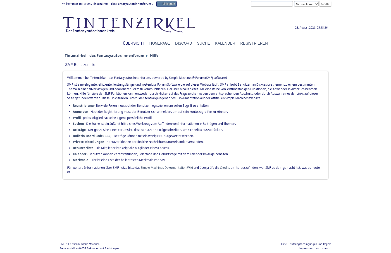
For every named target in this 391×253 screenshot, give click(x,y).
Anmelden (80, 112)
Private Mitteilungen (88, 142)
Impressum (305, 248)
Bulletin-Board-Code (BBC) (92, 136)
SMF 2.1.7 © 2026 (70, 244)
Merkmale (80, 160)
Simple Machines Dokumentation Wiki (167, 168)
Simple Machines (90, 244)
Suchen (78, 124)
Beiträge (79, 130)
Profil (77, 118)
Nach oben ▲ (323, 248)
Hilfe (284, 244)
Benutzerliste (83, 148)
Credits (225, 168)
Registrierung (83, 106)
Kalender (79, 154)
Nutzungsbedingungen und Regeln (310, 244)
